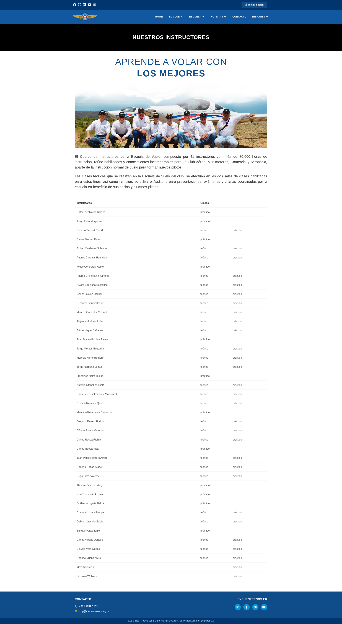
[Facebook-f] (246, 607)
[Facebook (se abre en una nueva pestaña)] (75, 5)
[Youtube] (264, 607)
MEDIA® (207, 621)
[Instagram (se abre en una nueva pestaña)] (79, 5)
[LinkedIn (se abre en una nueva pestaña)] (84, 5)
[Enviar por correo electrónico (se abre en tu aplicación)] (94, 5)
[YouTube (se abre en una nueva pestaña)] (89, 5)
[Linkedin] (255, 607)
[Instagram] (238, 607)
